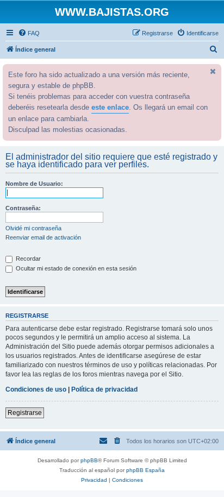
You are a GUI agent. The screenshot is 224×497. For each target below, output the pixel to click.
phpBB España (145, 470)
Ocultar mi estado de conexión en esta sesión (75, 268)
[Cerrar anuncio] (212, 71)
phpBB (89, 460)
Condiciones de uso (35, 389)
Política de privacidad (104, 389)
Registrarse (25, 413)
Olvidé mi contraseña (33, 228)
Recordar (27, 258)
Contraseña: (23, 208)
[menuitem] (29, 33)
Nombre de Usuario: (34, 183)
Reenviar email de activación (43, 237)
